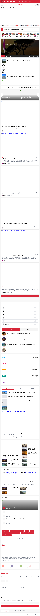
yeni (2, 87)
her (5, 87)
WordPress (2, 7)
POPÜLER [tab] (32, 388)
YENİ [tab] (20, 388)
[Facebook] (2, 581)
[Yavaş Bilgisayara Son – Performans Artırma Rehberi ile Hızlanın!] (24, 464)
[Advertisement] (20, 17)
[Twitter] (7, 581)
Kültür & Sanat (23, 587)
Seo (13, 7)
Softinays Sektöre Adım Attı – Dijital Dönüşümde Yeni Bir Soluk (12, 255)
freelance (8, 87)
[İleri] (38, 95)
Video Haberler (23, 592)
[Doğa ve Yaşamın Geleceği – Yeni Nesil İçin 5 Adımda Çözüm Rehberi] (20, 112)
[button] (3, 35)
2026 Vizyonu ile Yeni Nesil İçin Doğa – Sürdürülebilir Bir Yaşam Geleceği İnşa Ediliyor (17, 1)
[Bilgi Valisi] (20, 4)
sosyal (22, 87)
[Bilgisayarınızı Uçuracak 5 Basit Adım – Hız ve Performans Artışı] (24, 456)
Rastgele (29, 329)
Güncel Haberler (3, 587)
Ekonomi (2, 592)
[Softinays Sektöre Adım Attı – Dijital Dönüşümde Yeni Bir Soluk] (20, 241)
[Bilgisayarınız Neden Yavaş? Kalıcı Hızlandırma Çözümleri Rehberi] (20, 273)
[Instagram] (4, 581)
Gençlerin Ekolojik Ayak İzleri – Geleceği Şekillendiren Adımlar (17, 433)
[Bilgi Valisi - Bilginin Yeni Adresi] (4, 574)
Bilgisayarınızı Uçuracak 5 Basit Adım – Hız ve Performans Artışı (33, 457)
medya (12, 87)
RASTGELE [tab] (8, 388)
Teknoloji (6, 7)
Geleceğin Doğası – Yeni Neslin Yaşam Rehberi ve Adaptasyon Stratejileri (14, 223)
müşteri (31, 87)
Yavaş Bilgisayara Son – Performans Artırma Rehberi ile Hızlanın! (33, 464)
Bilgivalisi (6, 44)
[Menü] (2, 4)
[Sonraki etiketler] (38, 87)
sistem (19, 87)
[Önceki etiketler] (35, 87)
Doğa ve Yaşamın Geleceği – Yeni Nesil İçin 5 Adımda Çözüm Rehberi (14, 126)
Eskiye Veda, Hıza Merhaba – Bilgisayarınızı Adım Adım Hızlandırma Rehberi (33, 460)
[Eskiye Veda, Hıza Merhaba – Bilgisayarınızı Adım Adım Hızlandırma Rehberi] (24, 460)
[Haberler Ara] (35, 4)
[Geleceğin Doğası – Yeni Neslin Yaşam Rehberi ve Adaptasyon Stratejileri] (20, 209)
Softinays (22, 594)
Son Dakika (2, 589)
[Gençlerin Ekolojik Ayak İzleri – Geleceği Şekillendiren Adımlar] (20, 421)
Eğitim (2, 286)
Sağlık (10, 7)
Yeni (11, 329)
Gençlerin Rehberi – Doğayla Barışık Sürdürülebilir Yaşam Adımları (13, 158)
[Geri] (2, 95)
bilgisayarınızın (26, 87)
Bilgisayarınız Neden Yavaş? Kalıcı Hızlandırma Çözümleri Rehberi (32, 453)
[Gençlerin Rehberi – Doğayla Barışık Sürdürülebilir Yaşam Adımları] (20, 144)
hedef (15, 87)
